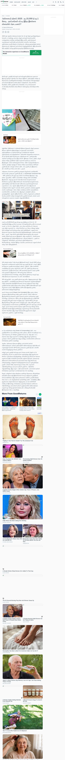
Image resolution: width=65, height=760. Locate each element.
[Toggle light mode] (56, 2)
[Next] (40, 394)
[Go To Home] (3, 32)
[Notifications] (58, 2)
